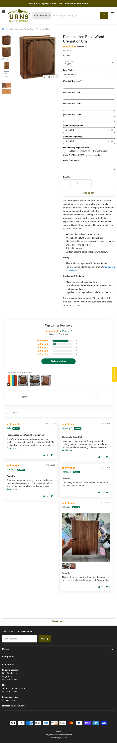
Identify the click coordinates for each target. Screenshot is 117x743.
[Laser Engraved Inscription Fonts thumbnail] (6, 59)
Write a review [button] (58, 361)
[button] (70, 46)
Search (58, 732)
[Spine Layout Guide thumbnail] (6, 76)
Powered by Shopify (58, 738)
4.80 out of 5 (66, 331)
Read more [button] (12, 448)
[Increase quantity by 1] (88, 183)
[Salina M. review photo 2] (65, 566)
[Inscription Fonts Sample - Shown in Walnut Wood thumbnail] (6, 65)
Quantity (66, 177)
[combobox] (89, 74)
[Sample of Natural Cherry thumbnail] (6, 91)
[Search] (104, 15)
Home (5, 29)
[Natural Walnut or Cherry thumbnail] (6, 85)
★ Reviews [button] (114, 374)
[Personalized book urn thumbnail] (6, 52)
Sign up (45, 638)
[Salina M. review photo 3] (72, 566)
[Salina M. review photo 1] (86, 537)
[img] (13, 424)
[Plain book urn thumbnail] (6, 40)
